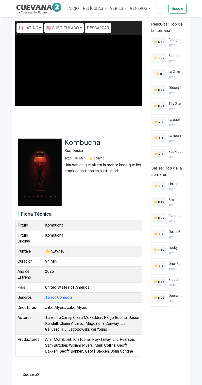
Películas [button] (93, 8)
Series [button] (116, 8)
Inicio (73, 8)
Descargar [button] (98, 28)
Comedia (64, 297)
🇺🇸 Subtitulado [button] (62, 28)
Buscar (178, 8)
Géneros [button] (138, 8)
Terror (50, 297)
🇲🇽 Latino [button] (28, 28)
